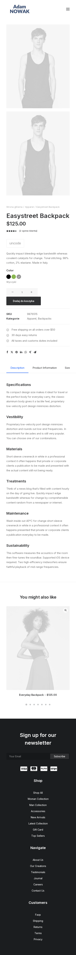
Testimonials (38, 872)
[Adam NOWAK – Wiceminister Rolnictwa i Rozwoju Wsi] (19, 9)
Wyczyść (11, 281)
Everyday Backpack (38, 694)
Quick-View (65, 610)
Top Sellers (38, 835)
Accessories (38, 811)
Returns (38, 926)
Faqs (38, 914)
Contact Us (38, 890)
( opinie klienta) (28, 230)
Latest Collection (38, 823)
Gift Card (38, 829)
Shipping (38, 920)
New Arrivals (38, 817)
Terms (38, 933)
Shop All (38, 792)
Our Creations (38, 865)
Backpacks (44, 318)
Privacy (38, 939)
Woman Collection (38, 798)
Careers (38, 884)
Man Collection (38, 805)
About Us (38, 859)
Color (10, 270)
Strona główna (14, 206)
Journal (38, 878)
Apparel (29, 206)
